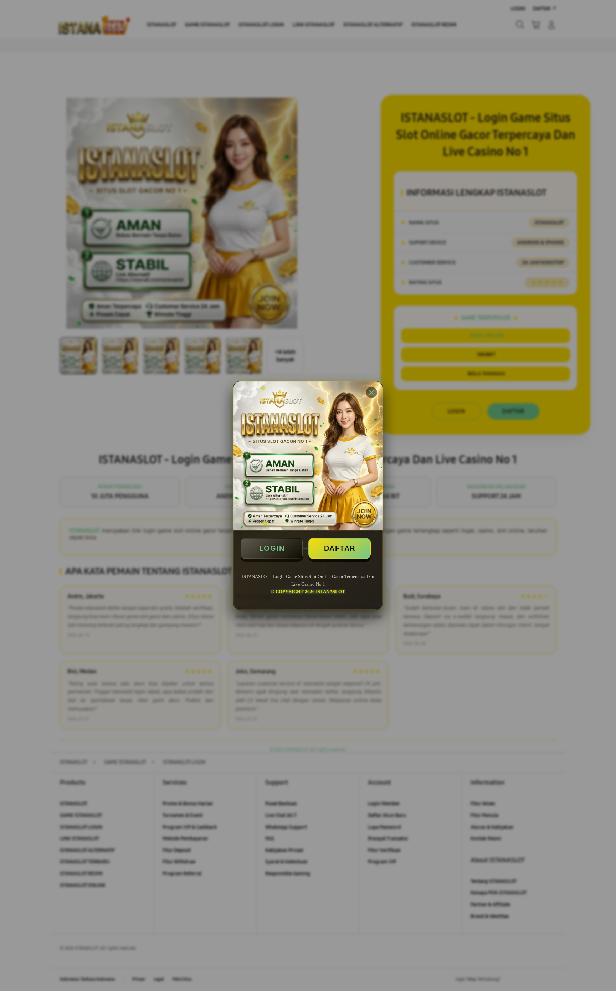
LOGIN (272, 548)
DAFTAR (339, 548)
